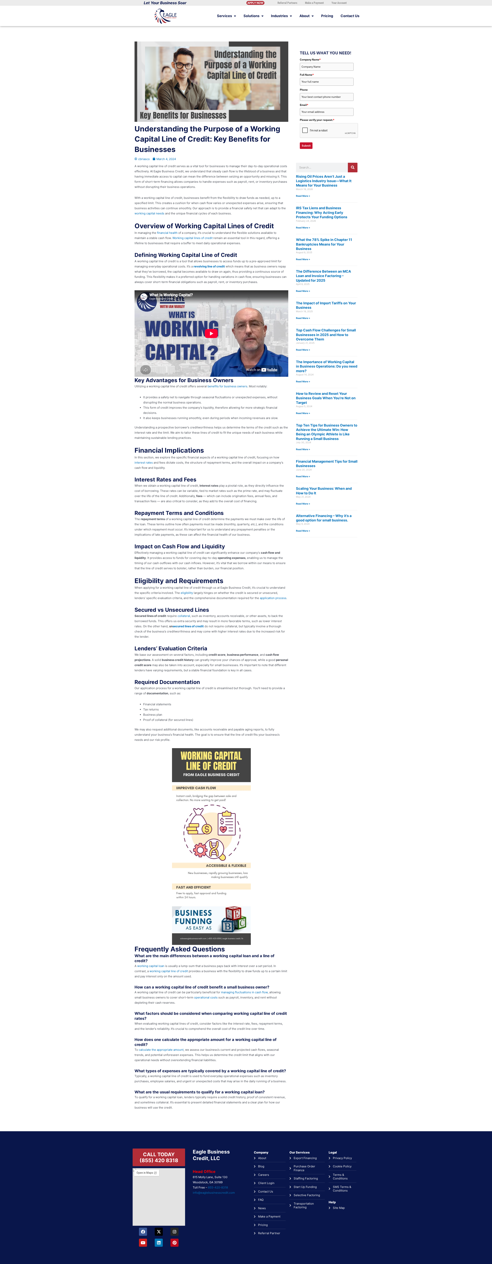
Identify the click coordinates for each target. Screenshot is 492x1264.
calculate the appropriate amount (161, 1050)
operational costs (205, 997)
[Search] (352, 167)
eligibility (186, 593)
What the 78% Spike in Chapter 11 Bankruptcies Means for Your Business (324, 244)
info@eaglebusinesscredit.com (214, 1192)
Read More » (303, 195)
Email (304, 105)
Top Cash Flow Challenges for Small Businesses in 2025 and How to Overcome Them (326, 334)
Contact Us (350, 16)
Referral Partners (287, 3)
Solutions (251, 16)
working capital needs (149, 213)
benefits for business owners (227, 386)
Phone (304, 89)
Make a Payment (314, 3)
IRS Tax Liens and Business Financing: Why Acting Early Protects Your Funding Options (321, 212)
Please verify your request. (317, 120)
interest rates (144, 462)
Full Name (307, 74)
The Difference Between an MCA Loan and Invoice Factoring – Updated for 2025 (323, 275)
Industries (279, 16)
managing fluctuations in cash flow (244, 992)
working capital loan (150, 966)
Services (224, 16)
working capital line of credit (168, 971)
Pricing (327, 16)
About (304, 16)
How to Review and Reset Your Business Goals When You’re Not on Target (326, 398)
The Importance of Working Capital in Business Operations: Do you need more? (326, 366)
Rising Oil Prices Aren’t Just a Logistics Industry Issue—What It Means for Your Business (324, 181)
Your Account (339, 3)
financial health (167, 233)
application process (272, 598)
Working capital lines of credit (192, 238)
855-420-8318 (218, 1187)
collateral (183, 616)
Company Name (310, 59)
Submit (306, 145)
